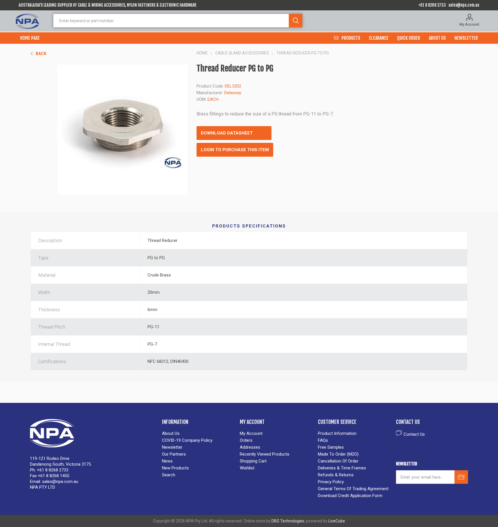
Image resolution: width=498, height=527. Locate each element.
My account (251, 433)
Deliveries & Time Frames (342, 468)
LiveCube (336, 521)
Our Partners (174, 454)
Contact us (414, 434)
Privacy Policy (331, 481)
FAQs (323, 440)
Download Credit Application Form (350, 495)
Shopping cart (253, 461)
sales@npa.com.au (463, 5)
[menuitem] (198, 433)
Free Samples (331, 447)
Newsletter (172, 447)
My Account (469, 24)
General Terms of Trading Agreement (353, 488)
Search (295, 20)
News (167, 461)
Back (41, 53)
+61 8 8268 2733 (432, 5)
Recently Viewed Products (264, 454)
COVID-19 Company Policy (187, 440)
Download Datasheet (227, 133)
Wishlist (247, 468)
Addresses (250, 447)
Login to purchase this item (235, 149)
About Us (171, 433)
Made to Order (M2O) (338, 454)
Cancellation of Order (338, 461)
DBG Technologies (287, 521)
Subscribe (461, 477)
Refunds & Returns (336, 474)
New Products (175, 468)
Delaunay (232, 92)
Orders (246, 440)
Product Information (337, 433)
